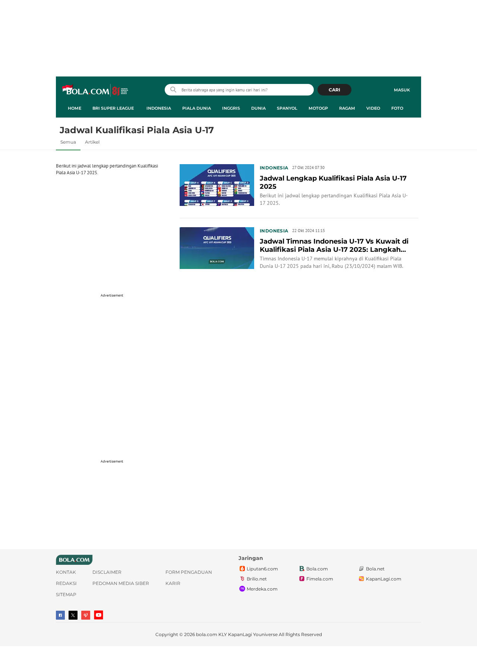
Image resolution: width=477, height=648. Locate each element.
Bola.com (317, 569)
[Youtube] (98, 615)
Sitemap (66, 594)
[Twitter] (73, 615)
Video (373, 108)
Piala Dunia (196, 108)
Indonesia (158, 108)
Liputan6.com (262, 569)
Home (74, 108)
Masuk (402, 90)
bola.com (206, 634)
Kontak (66, 572)
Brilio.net (257, 579)
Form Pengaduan (188, 572)
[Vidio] (85, 615)
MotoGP (318, 108)
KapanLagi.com (383, 579)
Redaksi (66, 583)
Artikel (92, 142)
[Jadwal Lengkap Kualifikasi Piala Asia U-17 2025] (217, 184)
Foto (397, 108)
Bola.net (375, 569)
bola (95, 90)
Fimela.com (319, 579)
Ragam (347, 108)
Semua (68, 142)
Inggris (231, 108)
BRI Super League (113, 108)
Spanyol (287, 108)
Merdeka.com (262, 589)
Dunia (258, 108)
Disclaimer (106, 572)
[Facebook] (60, 615)
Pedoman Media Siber (120, 583)
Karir (172, 583)
